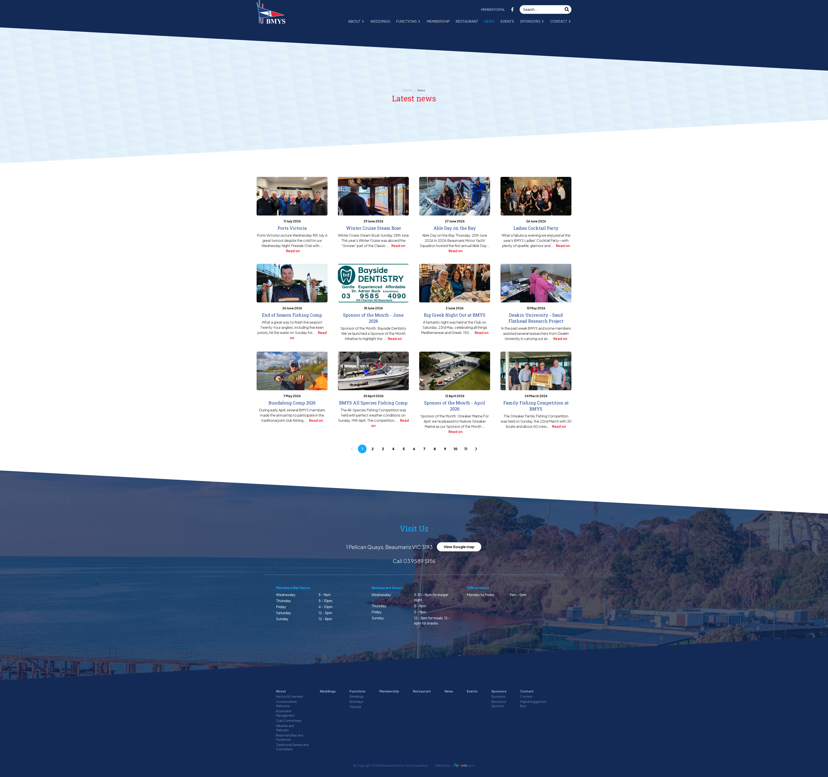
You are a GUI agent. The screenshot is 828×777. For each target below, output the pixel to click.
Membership (438, 21)
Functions (406, 21)
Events (507, 21)
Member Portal (493, 9)
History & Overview (289, 696)
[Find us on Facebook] (512, 9)
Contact (558, 21)
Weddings (380, 21)
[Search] (567, 9)
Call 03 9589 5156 (414, 561)
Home (407, 90)
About (354, 21)
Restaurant (467, 21)
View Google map (459, 546)
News (489, 21)
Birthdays (356, 701)
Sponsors (530, 21)
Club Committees (288, 720)
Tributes (355, 707)
